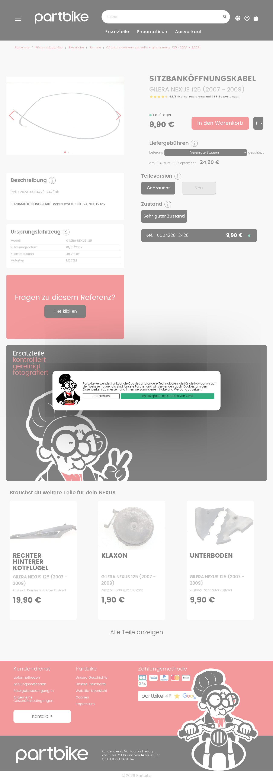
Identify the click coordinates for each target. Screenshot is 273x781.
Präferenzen (101, 396)
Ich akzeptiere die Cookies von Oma (167, 396)
